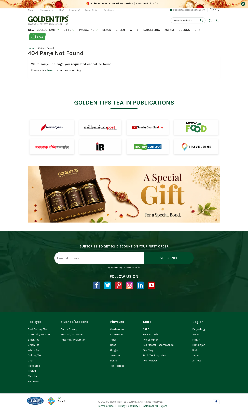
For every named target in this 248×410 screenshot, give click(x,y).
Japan (195, 355)
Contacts (109, 9)
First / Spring (69, 329)
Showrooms (46, 9)
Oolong (184, 30)
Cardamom (117, 329)
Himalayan (198, 344)
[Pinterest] (118, 285)
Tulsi (113, 339)
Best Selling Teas (38, 329)
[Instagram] (129, 285)
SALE (146, 329)
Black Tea (33, 339)
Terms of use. (106, 405)
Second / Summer (72, 334)
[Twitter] (107, 285)
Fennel (114, 360)
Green (120, 30)
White (134, 30)
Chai (198, 30)
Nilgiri (196, 339)
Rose (113, 344)
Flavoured (34, 365)
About (31, 9)
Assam (169, 30)
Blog (61, 9)
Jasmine (115, 355)
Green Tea (33, 344)
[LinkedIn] (140, 285)
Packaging (86, 30)
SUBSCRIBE (169, 258)
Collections (46, 30)
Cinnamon (116, 334)
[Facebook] (96, 285)
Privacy (121, 405)
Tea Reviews (150, 360)
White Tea (33, 350)
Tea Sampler (150, 339)
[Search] (201, 20)
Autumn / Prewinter (73, 339)
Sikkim (196, 350)
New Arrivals (150, 334)
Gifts (67, 30)
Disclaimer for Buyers (154, 405)
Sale (40, 36)
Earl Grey (33, 381)
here (49, 70)
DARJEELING (151, 30)
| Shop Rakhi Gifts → (124, 3)
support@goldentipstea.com (189, 9)
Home (31, 48)
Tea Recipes (117, 365)
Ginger (114, 350)
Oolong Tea (34, 355)
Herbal (32, 371)
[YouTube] (151, 285)
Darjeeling (198, 329)
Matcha (32, 376)
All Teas (196, 360)
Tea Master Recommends (158, 344)
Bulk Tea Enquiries (154, 355)
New (31, 30)
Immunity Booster (39, 334)
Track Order (92, 9)
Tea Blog (148, 350)
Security (133, 405)
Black (106, 30)
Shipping (74, 9)
